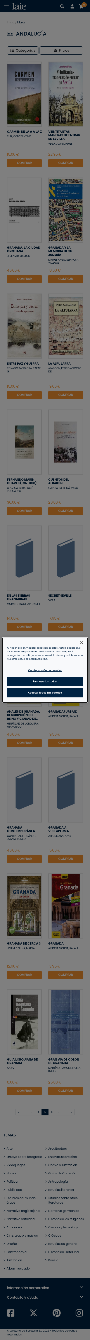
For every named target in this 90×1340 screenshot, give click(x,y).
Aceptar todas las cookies (45, 693)
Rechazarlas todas (45, 681)
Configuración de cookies (45, 670)
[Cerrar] (82, 642)
